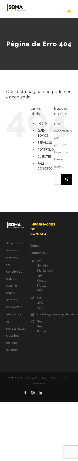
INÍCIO (42, 123)
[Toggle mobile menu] (69, 11)
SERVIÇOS (45, 142)
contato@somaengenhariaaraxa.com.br (42, 314)
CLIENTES (45, 156)
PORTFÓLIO (46, 149)
